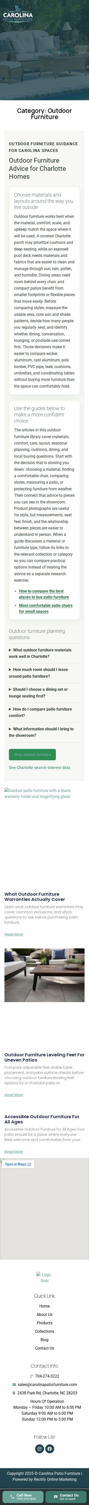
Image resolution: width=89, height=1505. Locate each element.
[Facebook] (49, 1448)
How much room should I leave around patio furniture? (38, 672)
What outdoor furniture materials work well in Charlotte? (40, 653)
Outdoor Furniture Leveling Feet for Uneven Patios (44, 1057)
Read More (13, 934)
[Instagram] (39, 1448)
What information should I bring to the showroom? (41, 732)
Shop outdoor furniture (32, 754)
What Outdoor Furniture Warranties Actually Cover (34, 897)
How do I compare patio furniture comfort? (40, 712)
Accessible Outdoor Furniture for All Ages (41, 1119)
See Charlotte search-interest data (39, 767)
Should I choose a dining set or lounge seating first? (38, 692)
